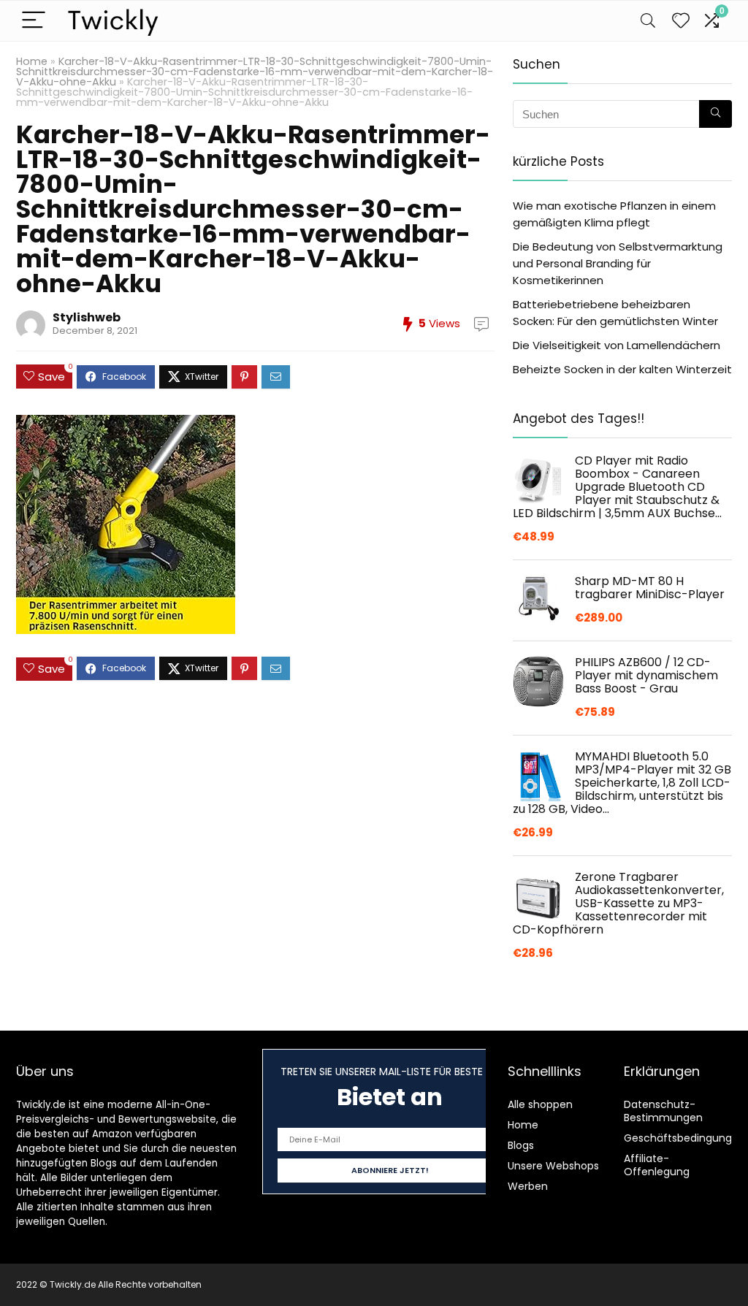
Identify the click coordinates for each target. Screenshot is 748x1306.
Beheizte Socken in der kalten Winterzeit (622, 369)
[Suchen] (715, 114)
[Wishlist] (681, 21)
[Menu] (33, 20)
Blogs (521, 1145)
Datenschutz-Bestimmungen (663, 1111)
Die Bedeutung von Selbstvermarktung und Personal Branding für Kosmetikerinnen (617, 263)
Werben (528, 1186)
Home (31, 61)
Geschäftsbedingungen (684, 1138)
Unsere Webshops (553, 1165)
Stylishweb (87, 317)
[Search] (647, 20)
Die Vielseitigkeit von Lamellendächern (616, 345)
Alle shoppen (540, 1104)
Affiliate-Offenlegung (657, 1165)
